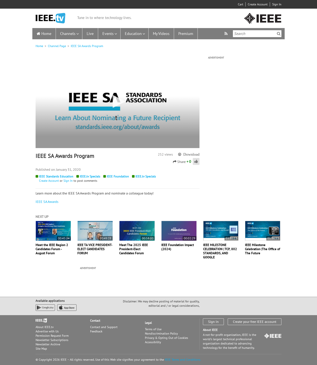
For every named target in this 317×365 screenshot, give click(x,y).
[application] (117, 101)
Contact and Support (104, 327)
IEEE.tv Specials (90, 176)
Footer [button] (40, 320)
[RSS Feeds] (226, 33)
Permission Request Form (52, 336)
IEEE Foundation (118, 176)
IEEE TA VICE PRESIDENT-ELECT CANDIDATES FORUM (94, 249)
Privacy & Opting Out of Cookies (166, 338)
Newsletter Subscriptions (52, 340)
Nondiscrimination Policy (161, 333)
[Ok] (278, 33)
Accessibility (153, 342)
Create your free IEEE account (254, 321)
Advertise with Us (47, 331)
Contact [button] (95, 320)
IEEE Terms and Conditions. (183, 360)
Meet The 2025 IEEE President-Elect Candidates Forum (133, 249)
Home (46, 33)
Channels (67, 33)
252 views (165, 154)
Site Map (41, 349)
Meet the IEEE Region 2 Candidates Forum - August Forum (52, 249)
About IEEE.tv (45, 327)
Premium (185, 33)
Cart (240, 4)
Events (108, 33)
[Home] (50, 18)
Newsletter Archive (48, 344)
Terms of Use (153, 329)
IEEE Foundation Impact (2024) (177, 247)
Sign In (276, 4)
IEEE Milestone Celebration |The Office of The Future (262, 249)
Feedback (96, 331)
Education (133, 33)
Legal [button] (148, 323)
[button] (117, 101)
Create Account (258, 4)
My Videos (161, 33)
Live (90, 33)
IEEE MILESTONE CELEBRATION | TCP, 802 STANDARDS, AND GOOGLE (220, 251)
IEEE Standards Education (56, 176)
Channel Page (57, 46)
